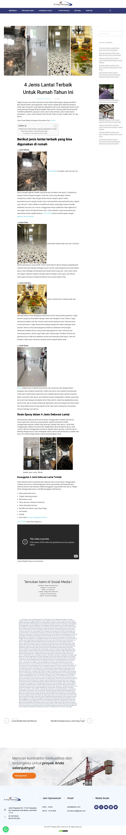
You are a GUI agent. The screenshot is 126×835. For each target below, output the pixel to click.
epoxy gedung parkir (47, 646)
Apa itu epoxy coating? (57, 619)
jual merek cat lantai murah (62, 678)
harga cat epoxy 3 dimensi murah (37, 650)
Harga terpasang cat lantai (63, 659)
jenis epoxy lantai (49, 675)
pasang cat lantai (39, 696)
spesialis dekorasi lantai (51, 703)
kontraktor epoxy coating (51, 684)
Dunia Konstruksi (51, 593)
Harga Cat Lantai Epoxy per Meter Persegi (39, 653)
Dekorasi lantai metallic (61, 643)
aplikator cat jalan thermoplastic (27, 620)
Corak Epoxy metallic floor (37, 641)
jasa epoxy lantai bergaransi (64, 669)
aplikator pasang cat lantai (36, 623)
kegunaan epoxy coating (51, 680)
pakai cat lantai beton (28, 696)
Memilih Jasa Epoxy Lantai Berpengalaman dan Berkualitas (50, 691)
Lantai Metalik (52, 171)
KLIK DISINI (47, 213)
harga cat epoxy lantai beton (53, 650)
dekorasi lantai (47, 641)
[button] (6, 829)
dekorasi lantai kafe (67, 641)
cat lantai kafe (61, 638)
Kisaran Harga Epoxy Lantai (59, 683)
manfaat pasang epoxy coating (53, 690)
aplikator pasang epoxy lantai (51, 623)
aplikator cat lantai (41, 620)
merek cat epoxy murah (37, 693)
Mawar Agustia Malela (44, 98)
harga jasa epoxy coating (39, 657)
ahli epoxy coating (36, 619)
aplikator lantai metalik (25, 216)
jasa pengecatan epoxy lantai (44, 674)
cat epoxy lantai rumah (48, 628)
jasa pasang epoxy (27, 672)
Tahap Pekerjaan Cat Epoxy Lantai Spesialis (38, 706)
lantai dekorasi (27, 688)
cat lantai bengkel (39, 629)
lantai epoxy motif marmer (61, 688)
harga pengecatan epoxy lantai (34, 659)
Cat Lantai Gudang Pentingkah (40, 638)
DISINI (53, 120)
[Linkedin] (111, 807)
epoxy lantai (55, 646)
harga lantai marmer (62, 657)
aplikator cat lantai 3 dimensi (53, 620)
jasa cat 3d (26, 660)
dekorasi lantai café (57, 641)
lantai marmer (72, 688)
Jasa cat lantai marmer (56, 665)
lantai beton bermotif (61, 687)
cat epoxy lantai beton (36, 628)
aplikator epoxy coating (24, 622)
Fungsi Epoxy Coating (66, 649)
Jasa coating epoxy (47, 668)
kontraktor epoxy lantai (63, 684)
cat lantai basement (28, 629)
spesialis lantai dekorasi (32, 705)
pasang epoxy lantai (60, 696)
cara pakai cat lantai (38, 626)
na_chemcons (51, 587)
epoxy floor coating (37, 646)
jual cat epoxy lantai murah (38, 678)
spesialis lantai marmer (45, 705)
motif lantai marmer (69, 694)
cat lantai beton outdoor (59, 629)
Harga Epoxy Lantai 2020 (41, 654)
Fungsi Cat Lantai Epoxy (54, 649)
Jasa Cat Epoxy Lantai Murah (48, 660)
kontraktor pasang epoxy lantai (26, 687)
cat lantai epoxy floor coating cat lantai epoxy (55, 632)
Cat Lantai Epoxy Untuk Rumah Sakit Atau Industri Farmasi (41, 637)
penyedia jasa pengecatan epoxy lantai (62, 700)
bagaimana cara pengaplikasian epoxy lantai (46, 625)
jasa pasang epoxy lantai (30, 674)
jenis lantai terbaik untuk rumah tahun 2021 (52, 677)
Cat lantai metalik (38, 640)
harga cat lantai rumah (56, 653)
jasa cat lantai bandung (44, 662)
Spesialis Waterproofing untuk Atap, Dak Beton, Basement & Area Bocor (110, 67)
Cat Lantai (57, 98)
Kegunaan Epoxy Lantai (63, 680)
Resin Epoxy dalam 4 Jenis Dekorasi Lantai (34, 131)
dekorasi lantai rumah (29, 644)
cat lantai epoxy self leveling (29, 634)
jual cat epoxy (68, 677)
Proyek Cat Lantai (29, 703)
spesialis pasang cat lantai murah (60, 705)
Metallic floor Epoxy (42, 694)
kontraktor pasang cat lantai (70, 686)
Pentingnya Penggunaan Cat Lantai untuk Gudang (39, 700)
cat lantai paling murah (67, 640)
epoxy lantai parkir (30, 647)
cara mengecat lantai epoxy (26, 626)
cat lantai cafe (69, 629)
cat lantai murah (48, 640)
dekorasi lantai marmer (48, 643)
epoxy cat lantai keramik (58, 644)
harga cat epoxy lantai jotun (68, 650)
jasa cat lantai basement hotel (39, 663)
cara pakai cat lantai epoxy (50, 626)
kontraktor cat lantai (31, 684)
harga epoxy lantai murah (35, 656)
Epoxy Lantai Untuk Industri (42, 647)
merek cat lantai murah (50, 693)
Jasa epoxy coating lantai (68, 668)
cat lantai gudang (28, 638)
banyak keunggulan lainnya (37, 517)
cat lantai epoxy (45, 631)
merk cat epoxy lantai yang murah (64, 693)
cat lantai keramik (70, 638)
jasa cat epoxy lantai (35, 660)
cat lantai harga (53, 638)
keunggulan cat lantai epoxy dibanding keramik (39, 683)
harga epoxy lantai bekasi (53, 654)
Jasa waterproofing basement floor (27, 675)
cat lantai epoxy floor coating (36, 632)
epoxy (50, 644)
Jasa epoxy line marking (51, 671)
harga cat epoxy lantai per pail (42, 651)
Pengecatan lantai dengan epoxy (45, 699)
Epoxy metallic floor (54, 647)
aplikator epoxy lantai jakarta (64, 622)
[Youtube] (106, 807)
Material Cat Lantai (30, 691)
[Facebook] (96, 807)
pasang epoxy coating (49, 696)
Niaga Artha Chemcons (51, 585)
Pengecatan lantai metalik (60, 699)
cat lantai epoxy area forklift (57, 631)
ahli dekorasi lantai (26, 619)
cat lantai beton (48, 629)
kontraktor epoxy (41, 684)
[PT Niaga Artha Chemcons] (63, 3)
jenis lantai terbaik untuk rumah (32, 677)
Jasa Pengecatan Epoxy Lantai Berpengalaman (64, 674)
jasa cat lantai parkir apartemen (47, 666)
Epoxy (19, 388)
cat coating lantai (62, 626)
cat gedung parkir (59, 628)
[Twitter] (115, 807)
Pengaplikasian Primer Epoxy (29, 699)
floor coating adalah (43, 649)
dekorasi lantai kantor (36, 643)
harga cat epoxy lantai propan (58, 651)
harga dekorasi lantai (29, 654)
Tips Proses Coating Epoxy (65, 706)
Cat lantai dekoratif (36, 631)
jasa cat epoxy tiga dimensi (62, 660)
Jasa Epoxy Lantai (52, 669)
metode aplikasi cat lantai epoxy (55, 694)
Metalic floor (34, 694)
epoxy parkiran (63, 647)
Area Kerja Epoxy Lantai (64, 623)
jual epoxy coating (50, 678)
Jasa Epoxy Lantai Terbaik (38, 671)
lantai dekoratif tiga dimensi (47, 688)
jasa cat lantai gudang (31, 665)
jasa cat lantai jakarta (43, 665)
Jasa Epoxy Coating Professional (40, 669)
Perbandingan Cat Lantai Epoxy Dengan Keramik (37, 702)
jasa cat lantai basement (57, 662)
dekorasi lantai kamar (24, 643)
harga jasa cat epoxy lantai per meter (65, 656)
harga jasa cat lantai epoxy (26, 657)
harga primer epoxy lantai (49, 659)
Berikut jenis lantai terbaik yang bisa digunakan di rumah (38, 129)
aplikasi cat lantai (67, 619)
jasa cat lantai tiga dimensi (35, 668)
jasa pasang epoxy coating (38, 672)
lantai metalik (22, 690)
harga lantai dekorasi (51, 657)
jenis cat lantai (41, 675)
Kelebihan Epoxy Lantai (63, 681)
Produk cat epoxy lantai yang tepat (58, 702)
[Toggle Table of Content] (54, 126)
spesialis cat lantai (39, 703)
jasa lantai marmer (62, 671)
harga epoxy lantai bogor (67, 654)
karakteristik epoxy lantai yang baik (35, 680)
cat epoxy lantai (26, 628)
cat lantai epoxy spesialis (44, 634)
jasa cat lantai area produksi (30, 662)
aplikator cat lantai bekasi (68, 620)
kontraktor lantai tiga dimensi (54, 686)
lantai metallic (30, 690)
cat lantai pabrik (57, 640)
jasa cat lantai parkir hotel (63, 666)
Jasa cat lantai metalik (68, 665)
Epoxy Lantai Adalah (64, 646)
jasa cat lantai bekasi (52, 663)
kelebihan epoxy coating (51, 681)
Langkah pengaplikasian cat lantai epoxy (45, 687)
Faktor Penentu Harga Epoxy (31, 649)
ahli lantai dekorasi (46, 619)
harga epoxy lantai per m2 (49, 656)
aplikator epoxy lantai (36, 622)
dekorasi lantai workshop (42, 644)
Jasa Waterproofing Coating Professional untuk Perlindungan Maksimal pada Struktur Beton (109, 75)
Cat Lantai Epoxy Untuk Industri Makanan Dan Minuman (47, 635)
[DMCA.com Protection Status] (63, 831)
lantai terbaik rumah (39, 690)
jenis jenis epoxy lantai (61, 675)
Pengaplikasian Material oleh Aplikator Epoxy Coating (51, 697)
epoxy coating (68, 644)
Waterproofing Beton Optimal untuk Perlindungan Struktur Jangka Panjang (110, 60)
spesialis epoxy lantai (63, 703)
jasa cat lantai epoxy (64, 663)
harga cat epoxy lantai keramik (27, 651)
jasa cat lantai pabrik (33, 666)
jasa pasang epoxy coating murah (54, 672)
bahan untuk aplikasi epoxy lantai (66, 625)
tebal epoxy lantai (54, 706)
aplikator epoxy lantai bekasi (49, 622)
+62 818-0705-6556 (51, 596)
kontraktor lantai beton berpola (38, 686)
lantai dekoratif (35, 688)
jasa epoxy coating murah (25, 669)
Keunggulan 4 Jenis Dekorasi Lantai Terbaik (35, 133)
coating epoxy (27, 641)
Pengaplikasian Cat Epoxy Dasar (30, 697)
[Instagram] (101, 807)
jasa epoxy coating (57, 668)
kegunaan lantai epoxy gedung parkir (34, 681)
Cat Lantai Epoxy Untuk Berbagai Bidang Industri (63, 634)
